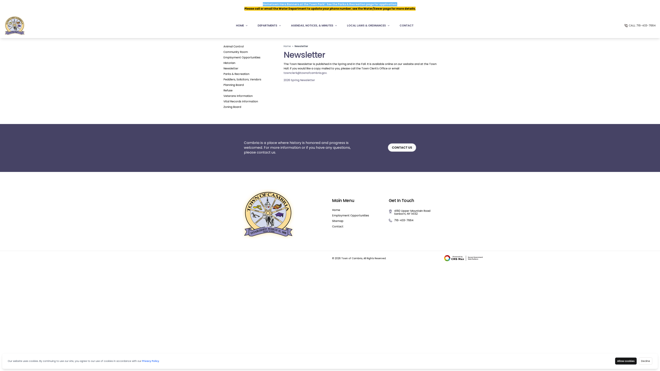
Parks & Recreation (236, 74)
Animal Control (233, 46)
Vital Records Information (240, 101)
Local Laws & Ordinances (366, 25)
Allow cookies (626, 361)
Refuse (228, 90)
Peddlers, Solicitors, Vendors (242, 79)
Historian (229, 63)
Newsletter (230, 68)
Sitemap (337, 221)
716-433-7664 (404, 220)
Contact (407, 25)
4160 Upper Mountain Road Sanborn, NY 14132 (412, 212)
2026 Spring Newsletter (299, 80)
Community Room (235, 52)
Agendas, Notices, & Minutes (312, 25)
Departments (267, 25)
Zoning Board (232, 107)
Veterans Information (238, 96)
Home (240, 25)
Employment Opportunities (241, 57)
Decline (645, 361)
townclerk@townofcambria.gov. (305, 73)
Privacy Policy (150, 361)
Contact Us (402, 147)
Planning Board (233, 85)
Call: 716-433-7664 (642, 25)
